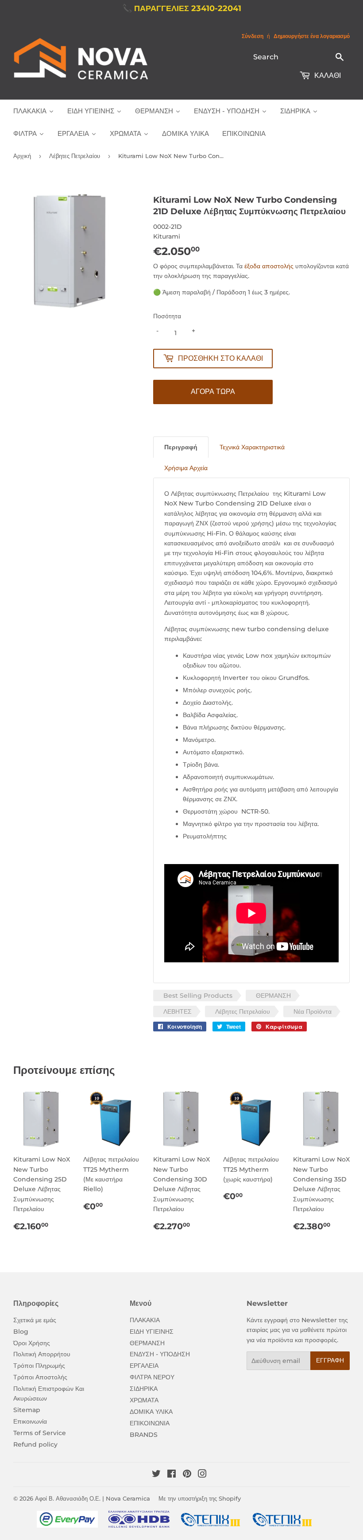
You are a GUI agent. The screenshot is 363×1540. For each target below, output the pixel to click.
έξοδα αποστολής (268, 266)
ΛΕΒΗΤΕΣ (177, 1011)
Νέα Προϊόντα (312, 1011)
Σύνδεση (252, 36)
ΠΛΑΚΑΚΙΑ (145, 1320)
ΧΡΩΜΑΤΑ (144, 1400)
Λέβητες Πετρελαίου (74, 155)
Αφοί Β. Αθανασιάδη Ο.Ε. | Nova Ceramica (92, 1498)
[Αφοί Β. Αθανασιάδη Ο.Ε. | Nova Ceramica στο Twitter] (156, 1475)
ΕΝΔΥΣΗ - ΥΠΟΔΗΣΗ (160, 1354)
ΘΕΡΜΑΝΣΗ (273, 996)
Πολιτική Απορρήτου (41, 1354)
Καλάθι (327, 75)
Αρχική (22, 155)
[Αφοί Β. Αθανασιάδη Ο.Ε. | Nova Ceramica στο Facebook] (171, 1475)
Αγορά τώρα (213, 391)
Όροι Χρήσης (31, 1343)
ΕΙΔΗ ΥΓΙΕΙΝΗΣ (152, 1331)
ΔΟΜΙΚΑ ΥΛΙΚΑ (151, 1412)
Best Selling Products (197, 996)
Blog (20, 1331)
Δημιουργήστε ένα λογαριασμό (312, 36)
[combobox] (299, 56)
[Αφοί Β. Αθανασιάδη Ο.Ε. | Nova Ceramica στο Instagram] (202, 1475)
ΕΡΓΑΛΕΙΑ (144, 1366)
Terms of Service (39, 1433)
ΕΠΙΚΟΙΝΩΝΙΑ (150, 1423)
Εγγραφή (330, 1360)
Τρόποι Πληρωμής (39, 1366)
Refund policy (35, 1444)
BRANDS (144, 1435)
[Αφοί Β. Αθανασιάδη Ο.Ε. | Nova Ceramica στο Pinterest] (187, 1475)
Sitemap (26, 1410)
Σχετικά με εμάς (34, 1320)
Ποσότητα (167, 316)
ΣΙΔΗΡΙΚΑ (144, 1389)
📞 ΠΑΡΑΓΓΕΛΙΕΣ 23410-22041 (181, 8)
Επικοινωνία (30, 1421)
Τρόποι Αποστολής (40, 1377)
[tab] (181, 446)
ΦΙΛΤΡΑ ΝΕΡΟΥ (152, 1377)
